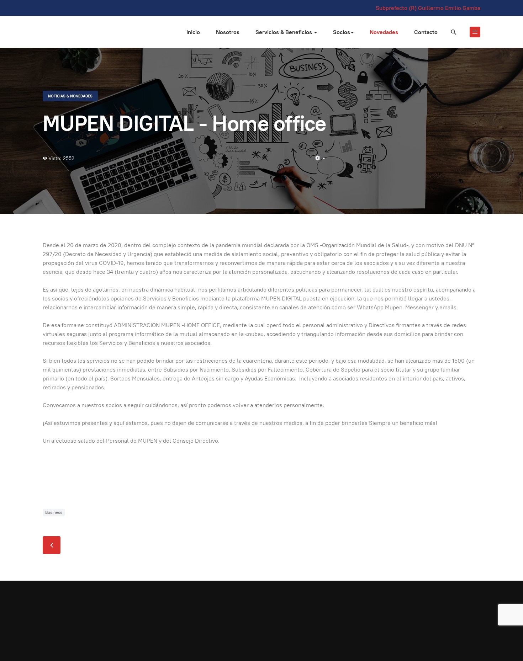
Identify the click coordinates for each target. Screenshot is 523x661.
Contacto (426, 32)
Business (53, 512)
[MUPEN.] (59, 31)
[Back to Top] (501, 639)
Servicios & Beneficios (284, 32)
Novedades (384, 32)
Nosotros (227, 32)
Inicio (193, 32)
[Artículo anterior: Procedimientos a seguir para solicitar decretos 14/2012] (51, 545)
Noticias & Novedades (70, 96)
